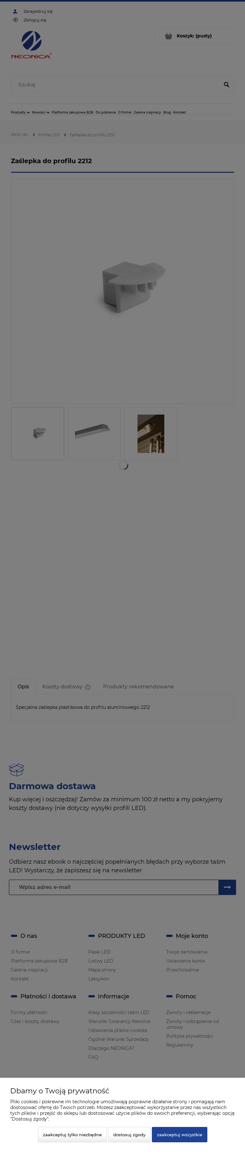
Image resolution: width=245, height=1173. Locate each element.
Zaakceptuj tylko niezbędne (72, 1134)
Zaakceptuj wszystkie (179, 1134)
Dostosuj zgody (129, 1134)
